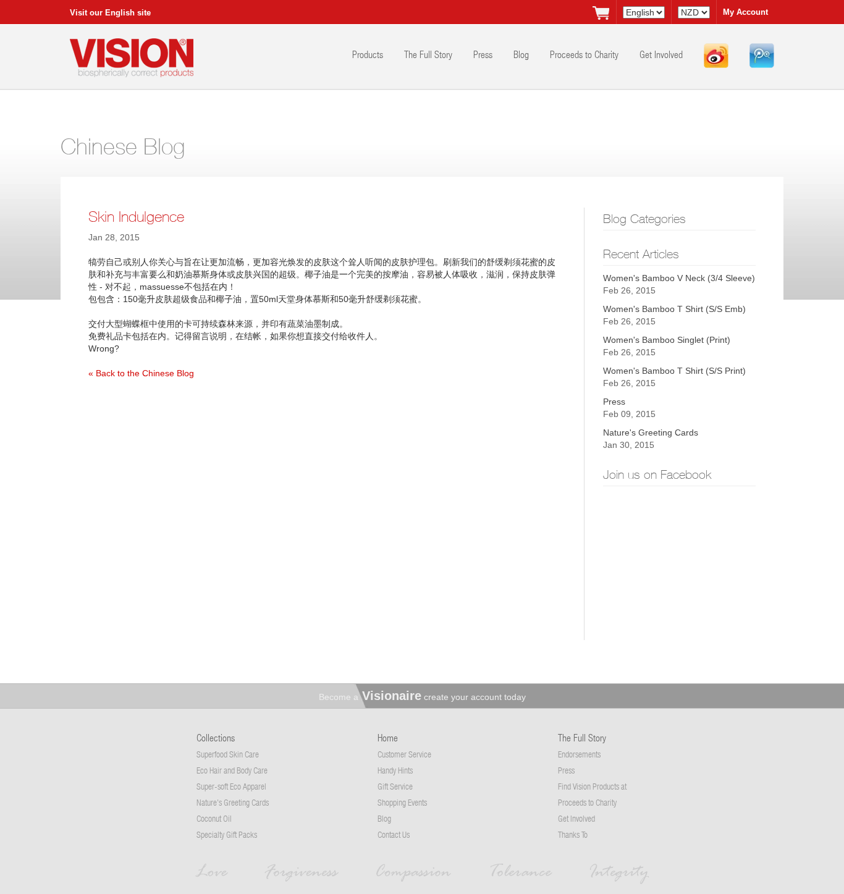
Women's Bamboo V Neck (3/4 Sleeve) (679, 278)
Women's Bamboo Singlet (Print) (666, 340)
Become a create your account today (422, 697)
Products (369, 54)
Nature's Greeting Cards (650, 432)
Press (484, 54)
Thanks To (573, 834)
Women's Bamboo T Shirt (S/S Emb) (674, 309)
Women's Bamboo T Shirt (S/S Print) (674, 371)
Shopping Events (402, 802)
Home (388, 737)
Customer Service (404, 754)
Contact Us (394, 834)
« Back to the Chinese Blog (141, 373)
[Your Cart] (600, 12)
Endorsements (579, 754)
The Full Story (429, 54)
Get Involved (662, 54)
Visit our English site (110, 12)
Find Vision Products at (592, 786)
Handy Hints (395, 770)
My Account (745, 12)
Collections (215, 737)
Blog (522, 54)
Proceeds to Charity (585, 54)
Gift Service (395, 786)
